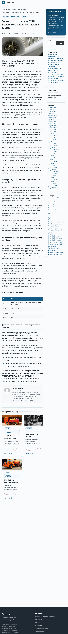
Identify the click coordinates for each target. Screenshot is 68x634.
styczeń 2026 (52, 122)
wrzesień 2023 (52, 174)
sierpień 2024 (52, 154)
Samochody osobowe (33, 431)
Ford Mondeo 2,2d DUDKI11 (31, 435)
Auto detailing (52, 202)
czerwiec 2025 (52, 136)
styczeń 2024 (52, 166)
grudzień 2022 (52, 186)
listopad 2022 (52, 188)
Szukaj (50, 40)
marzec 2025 (52, 140)
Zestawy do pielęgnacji (55, 254)
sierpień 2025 (52, 132)
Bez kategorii (52, 206)
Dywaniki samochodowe (55, 208)
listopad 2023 (52, 170)
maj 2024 (51, 160)
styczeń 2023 (52, 184)
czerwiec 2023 (52, 180)
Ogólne (50, 218)
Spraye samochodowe (55, 242)
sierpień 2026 (52, 108)
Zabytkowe (51, 250)
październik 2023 (53, 172)
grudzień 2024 (52, 146)
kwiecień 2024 (52, 162)
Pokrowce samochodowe (11, 16)
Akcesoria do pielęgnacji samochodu (45, 616)
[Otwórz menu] (64, 2)
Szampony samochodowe (56, 244)
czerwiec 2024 (52, 158)
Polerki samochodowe (55, 224)
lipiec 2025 (51, 134)
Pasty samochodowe (54, 220)
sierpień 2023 (52, 176)
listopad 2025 (52, 126)
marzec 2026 (52, 118)
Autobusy (51, 204)
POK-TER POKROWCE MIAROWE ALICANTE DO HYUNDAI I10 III (56, 80)
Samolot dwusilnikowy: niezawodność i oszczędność (55, 70)
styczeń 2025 (52, 144)
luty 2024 (51, 164)
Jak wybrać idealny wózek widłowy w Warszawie (54, 64)
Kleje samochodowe (54, 210)
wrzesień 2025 (52, 130)
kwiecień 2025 (52, 138)
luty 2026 (51, 120)
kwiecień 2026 (52, 116)
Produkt (24, 16)
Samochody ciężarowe (8, 431)
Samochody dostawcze (55, 238)
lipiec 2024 (51, 156)
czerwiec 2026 (52, 112)
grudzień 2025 (52, 124)
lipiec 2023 (51, 178)
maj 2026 (51, 114)
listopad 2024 (52, 148)
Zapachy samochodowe (55, 252)
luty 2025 (51, 142)
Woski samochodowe (54, 248)
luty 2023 (51, 182)
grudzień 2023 (52, 168)
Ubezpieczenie (52, 246)
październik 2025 (53, 128)
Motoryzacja (52, 212)
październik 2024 (53, 150)
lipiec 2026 (51, 110)
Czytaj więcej (8, 453)
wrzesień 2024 (52, 152)
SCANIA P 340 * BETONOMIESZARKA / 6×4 (12, 482)
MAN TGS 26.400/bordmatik (10, 437)
